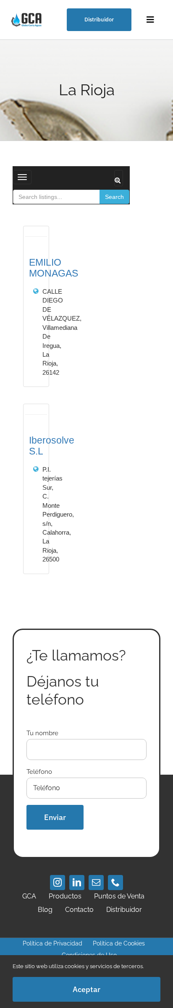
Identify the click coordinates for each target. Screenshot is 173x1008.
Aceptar (86, 989)
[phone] (115, 882)
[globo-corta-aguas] (27, 13)
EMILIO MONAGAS (53, 268)
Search (114, 196)
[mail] (96, 882)
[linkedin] (76, 882)
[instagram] (57, 882)
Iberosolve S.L (51, 446)
